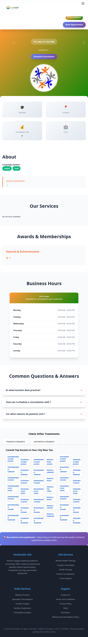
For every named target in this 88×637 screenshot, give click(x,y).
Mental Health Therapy (66, 560)
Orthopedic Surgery (22, 612)
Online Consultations (65, 574)
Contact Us (65, 595)
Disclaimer (65, 612)
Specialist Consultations (22, 599)
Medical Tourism (22, 595)
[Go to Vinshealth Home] (12, 8)
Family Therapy (65, 569)
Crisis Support (65, 578)
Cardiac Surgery (22, 603)
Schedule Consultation (44, 56)
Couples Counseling (65, 565)
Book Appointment (74, 24)
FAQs (65, 608)
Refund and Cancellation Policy (65, 617)
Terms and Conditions (65, 599)
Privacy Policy (65, 603)
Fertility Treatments (22, 608)
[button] (82, 3)
